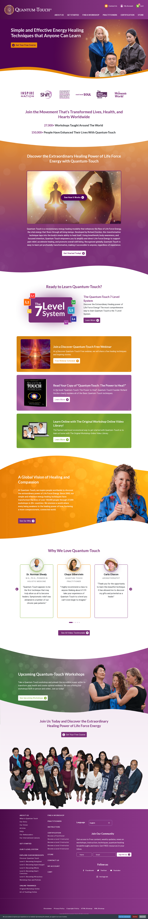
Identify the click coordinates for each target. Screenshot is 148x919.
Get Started (73, 15)
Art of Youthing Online (28, 892)
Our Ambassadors (26, 834)
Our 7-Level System (29, 849)
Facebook (90, 870)
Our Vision (24, 825)
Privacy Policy (59, 908)
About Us (59, 15)
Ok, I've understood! (124, 916)
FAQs (22, 831)
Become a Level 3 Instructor (58, 845)
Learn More (90, 320)
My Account (128, 6)
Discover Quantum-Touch (29, 858)
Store (141, 15)
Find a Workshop (90, 15)
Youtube (116, 870)
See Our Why (25, 521)
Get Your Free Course (26, 45)
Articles (23, 828)
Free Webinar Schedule (65, 361)
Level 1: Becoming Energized (31, 861)
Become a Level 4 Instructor (58, 849)
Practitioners (110, 15)
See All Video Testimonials (73, 633)
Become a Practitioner (56, 836)
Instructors (54, 827)
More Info (142, 916)
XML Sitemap (99, 908)
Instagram (103, 877)
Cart (142, 6)
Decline (135, 916)
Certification (127, 15)
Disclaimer (48, 908)
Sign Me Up (123, 854)
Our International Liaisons (30, 838)
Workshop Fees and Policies (30, 880)
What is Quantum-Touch (29, 818)
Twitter (103, 870)
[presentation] (17, 589)
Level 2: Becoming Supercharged (32, 865)
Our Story (23, 822)
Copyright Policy (72, 908)
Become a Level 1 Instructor (58, 839)
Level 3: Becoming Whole (29, 868)
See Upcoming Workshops (31, 698)
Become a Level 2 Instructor (58, 842)
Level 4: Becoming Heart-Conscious (29, 872)
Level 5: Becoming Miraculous (31, 877)
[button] (70, 622)
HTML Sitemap (86, 908)
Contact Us (113, 6)
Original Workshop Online (30, 889)
